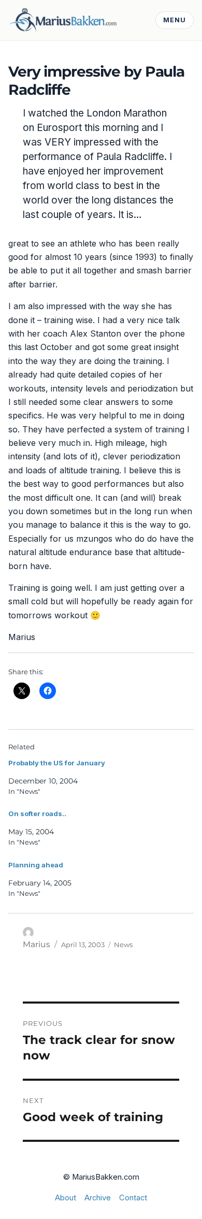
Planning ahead (35, 865)
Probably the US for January (56, 763)
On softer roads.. (37, 813)
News (123, 944)
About (65, 1197)
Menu (174, 20)
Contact (133, 1197)
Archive (97, 1197)
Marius (36, 944)
